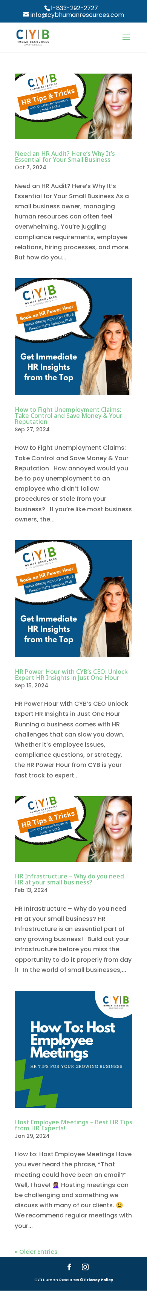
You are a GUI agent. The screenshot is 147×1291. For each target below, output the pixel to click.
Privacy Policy (98, 1280)
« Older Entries (36, 1251)
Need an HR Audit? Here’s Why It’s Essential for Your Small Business (65, 156)
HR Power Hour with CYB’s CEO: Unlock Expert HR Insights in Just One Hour (71, 674)
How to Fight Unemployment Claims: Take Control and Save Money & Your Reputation (68, 415)
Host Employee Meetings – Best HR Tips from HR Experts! (73, 1125)
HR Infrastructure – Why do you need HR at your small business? (69, 879)
